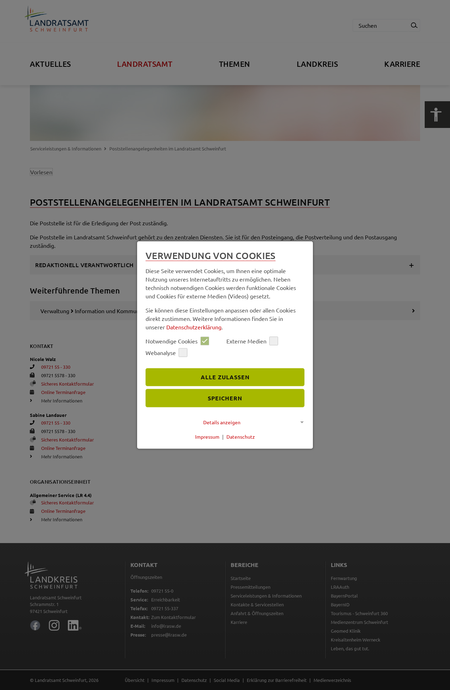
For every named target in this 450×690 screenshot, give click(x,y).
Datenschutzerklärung (193, 326)
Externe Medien (246, 340)
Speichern (225, 398)
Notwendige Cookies (172, 340)
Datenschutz (240, 436)
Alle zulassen (225, 377)
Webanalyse (161, 352)
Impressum (207, 436)
